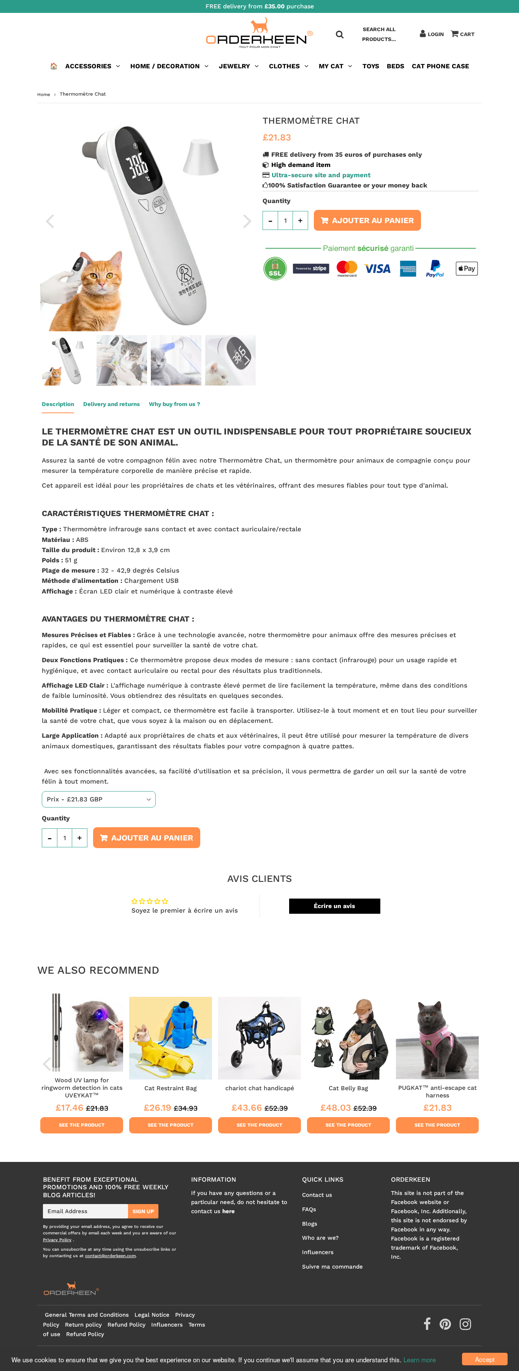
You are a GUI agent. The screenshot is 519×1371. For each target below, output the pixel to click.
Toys (370, 66)
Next (247, 221)
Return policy (83, 1324)
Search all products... (379, 34)
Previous (49, 221)
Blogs (309, 1223)
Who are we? (320, 1237)
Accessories (88, 66)
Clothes (284, 66)
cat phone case (440, 66)
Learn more (419, 1359)
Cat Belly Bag (348, 1088)
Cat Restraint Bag (170, 1088)
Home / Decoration (165, 66)
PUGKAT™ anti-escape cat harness (437, 1091)
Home (43, 94)
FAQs (309, 1209)
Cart (467, 34)
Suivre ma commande (332, 1266)
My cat (331, 66)
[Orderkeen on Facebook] (428, 1327)
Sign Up (143, 1211)
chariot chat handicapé (259, 1088)
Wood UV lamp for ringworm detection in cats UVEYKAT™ (81, 1088)
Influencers (318, 1252)
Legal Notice (151, 1314)
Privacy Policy (57, 1239)
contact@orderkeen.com (110, 1255)
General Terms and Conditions (87, 1314)
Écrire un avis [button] (334, 906)
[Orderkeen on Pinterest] (446, 1327)
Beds (395, 66)
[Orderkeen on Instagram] (465, 1327)
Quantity (277, 201)
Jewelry (234, 66)
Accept (485, 1359)
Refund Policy (127, 1324)
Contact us (317, 1195)
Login (436, 34)
